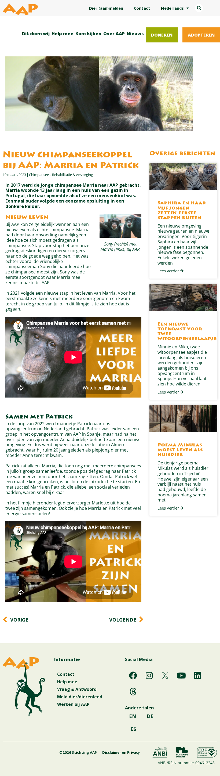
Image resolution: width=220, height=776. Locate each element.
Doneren (162, 35)
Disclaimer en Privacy (121, 752)
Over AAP (114, 33)
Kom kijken (88, 33)
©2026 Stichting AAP (78, 752)
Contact (142, 8)
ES (133, 729)
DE (150, 716)
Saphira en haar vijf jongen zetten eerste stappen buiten (181, 210)
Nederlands (172, 8)
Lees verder (168, 271)
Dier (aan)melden (106, 8)
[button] (199, 8)
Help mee (63, 33)
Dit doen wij (36, 33)
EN (132, 716)
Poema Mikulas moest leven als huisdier (180, 450)
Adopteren (201, 35)
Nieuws (135, 33)
